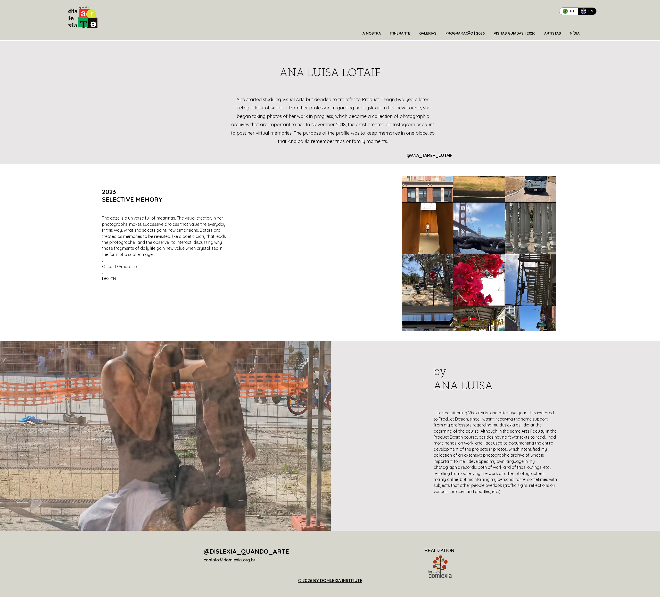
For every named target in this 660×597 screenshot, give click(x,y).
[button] (372, 33)
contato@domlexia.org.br (229, 559)
